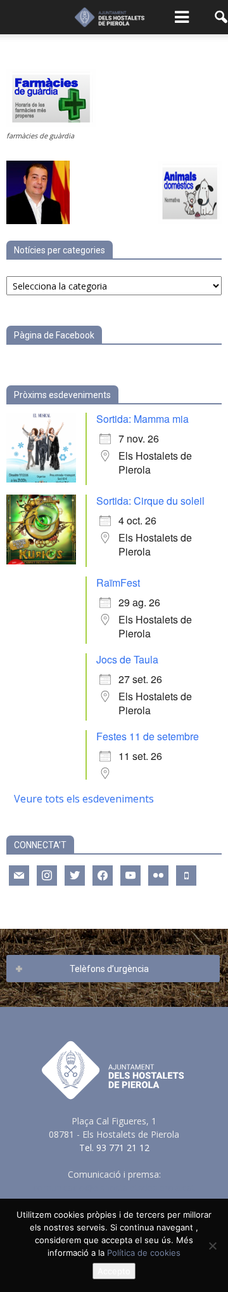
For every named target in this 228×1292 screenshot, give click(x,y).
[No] (212, 1245)
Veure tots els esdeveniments (84, 799)
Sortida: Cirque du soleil (150, 500)
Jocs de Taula (127, 659)
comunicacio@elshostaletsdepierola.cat (114, 1188)
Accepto (114, 1271)
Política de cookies (143, 1253)
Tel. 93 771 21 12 (114, 1148)
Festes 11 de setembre (147, 736)
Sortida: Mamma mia (142, 418)
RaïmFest (118, 582)
